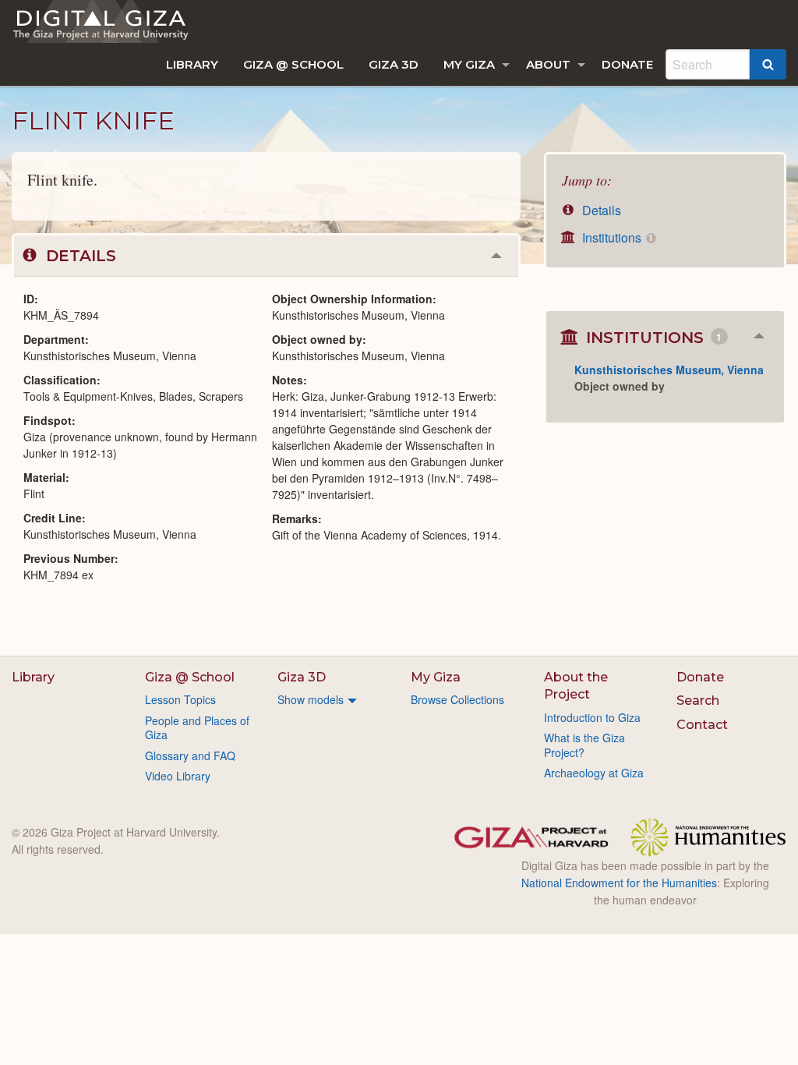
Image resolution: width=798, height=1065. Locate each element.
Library (192, 64)
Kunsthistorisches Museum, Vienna (669, 369)
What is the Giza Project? (584, 744)
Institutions (616, 237)
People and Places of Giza (197, 727)
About (548, 64)
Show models (310, 699)
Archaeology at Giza (594, 772)
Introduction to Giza (592, 717)
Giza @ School (293, 64)
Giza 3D (393, 64)
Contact (702, 724)
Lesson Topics (180, 699)
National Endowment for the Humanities (619, 882)
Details (600, 210)
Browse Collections (457, 699)
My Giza (469, 64)
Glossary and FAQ (190, 755)
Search (697, 700)
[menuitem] (192, 64)
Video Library (177, 776)
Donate (627, 64)
